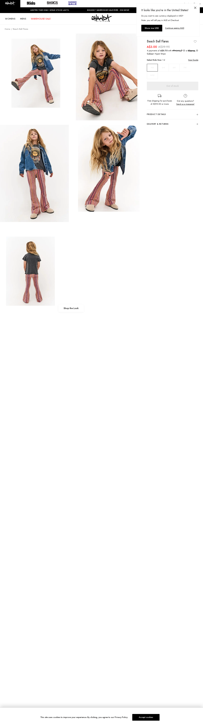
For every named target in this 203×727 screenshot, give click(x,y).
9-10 (152, 75)
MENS (23, 18)
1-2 (152, 67)
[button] (10, 3)
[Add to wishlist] (195, 41)
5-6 (174, 67)
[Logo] (101, 21)
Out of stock (172, 86)
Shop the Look (71, 308)
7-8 (185, 67)
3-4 (163, 67)
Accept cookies (146, 717)
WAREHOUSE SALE (41, 18)
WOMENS (10, 18)
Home (7, 28)
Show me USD (152, 28)
